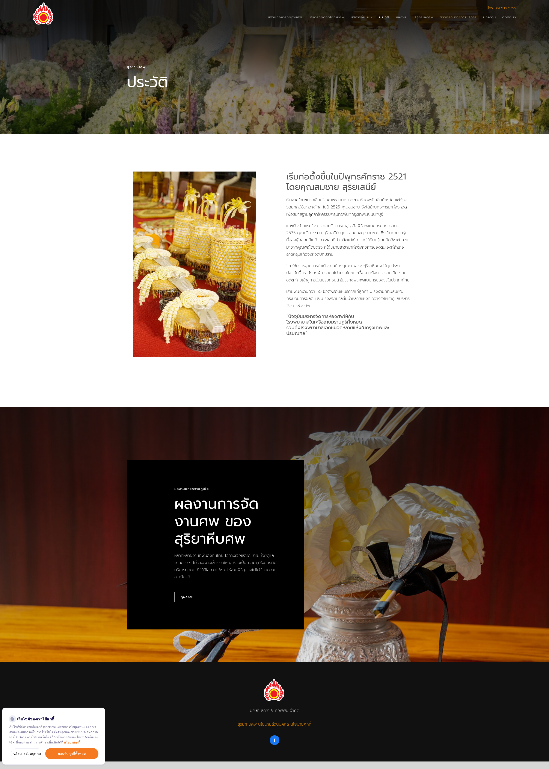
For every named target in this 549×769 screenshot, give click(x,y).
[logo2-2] (44, 4)
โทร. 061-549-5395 (502, 8)
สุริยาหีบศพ (247, 724)
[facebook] (274, 740)
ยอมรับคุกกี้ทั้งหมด (72, 753)
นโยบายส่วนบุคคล (273, 724)
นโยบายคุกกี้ (300, 724)
